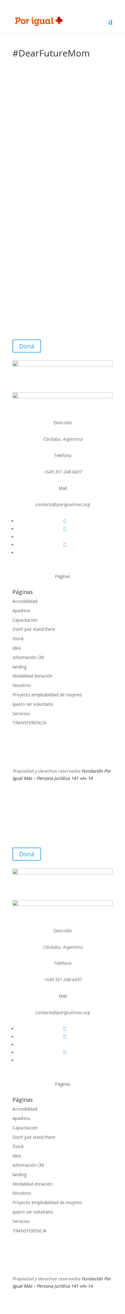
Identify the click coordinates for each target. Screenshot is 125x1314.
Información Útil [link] (28, 657)
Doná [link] (17, 638)
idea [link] (16, 648)
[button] (110, 24)
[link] (39, 21)
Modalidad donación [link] (32, 676)
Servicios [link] (21, 713)
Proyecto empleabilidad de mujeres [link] (47, 695)
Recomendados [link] (34, 206)
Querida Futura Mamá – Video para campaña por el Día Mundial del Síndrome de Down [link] (58, 188)
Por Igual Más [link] (40, 199)
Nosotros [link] (21, 685)
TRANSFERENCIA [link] (29, 722)
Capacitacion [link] (25, 620)
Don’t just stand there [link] (33, 629)
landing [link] (19, 667)
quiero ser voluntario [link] (32, 704)
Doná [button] (26, 346)
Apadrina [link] (21, 610)
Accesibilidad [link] (24, 601)
